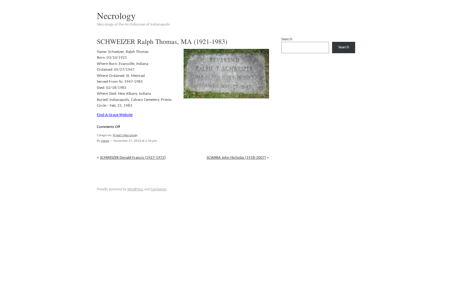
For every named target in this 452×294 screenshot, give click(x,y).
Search (286, 39)
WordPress (135, 189)
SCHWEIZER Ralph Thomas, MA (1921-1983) (162, 41)
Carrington (158, 189)
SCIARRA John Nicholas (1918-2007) (236, 158)
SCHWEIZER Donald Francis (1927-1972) (133, 158)
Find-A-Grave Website (115, 115)
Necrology (116, 15)
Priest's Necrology (125, 135)
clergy (105, 141)
